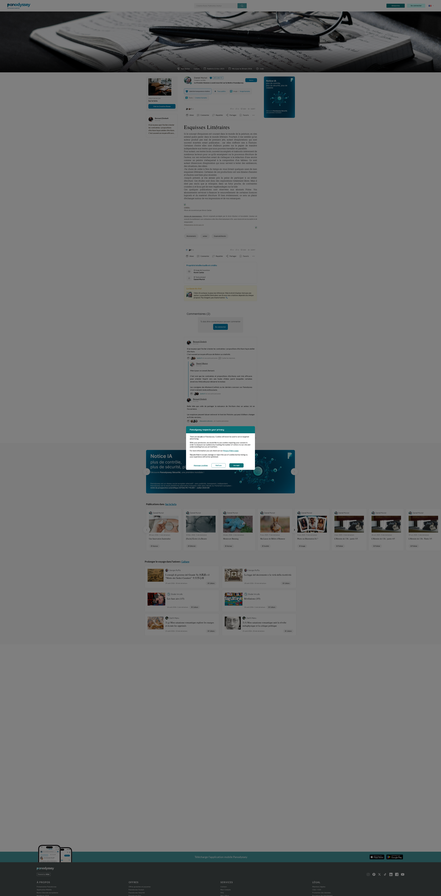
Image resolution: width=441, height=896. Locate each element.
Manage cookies (201, 465)
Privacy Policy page (231, 451)
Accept (236, 465)
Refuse (219, 465)
